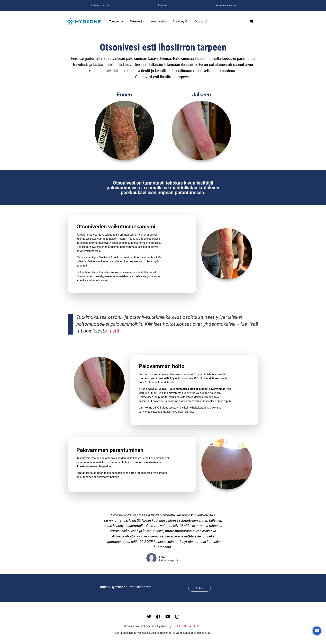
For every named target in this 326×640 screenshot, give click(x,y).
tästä (113, 331)
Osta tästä (200, 21)
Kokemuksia (158, 21)
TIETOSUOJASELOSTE (188, 626)
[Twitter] (149, 616)
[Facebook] (158, 616)
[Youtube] (168, 616)
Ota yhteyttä (180, 21)
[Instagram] (177, 616)
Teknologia (137, 21)
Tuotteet (114, 21)
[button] (317, 631)
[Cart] (251, 22)
